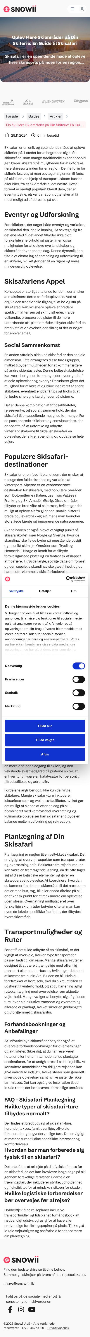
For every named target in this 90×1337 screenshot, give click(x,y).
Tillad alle (45, 726)
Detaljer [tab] (45, 591)
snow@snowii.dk (18, 1283)
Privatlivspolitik (58, 1328)
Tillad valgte (45, 740)
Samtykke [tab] (16, 591)
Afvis (45, 754)
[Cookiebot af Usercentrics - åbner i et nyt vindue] (66, 579)
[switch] (79, 679)
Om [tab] (73, 591)
